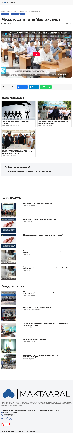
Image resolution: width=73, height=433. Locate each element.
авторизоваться (45, 171)
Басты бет (4, 11)
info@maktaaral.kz (10, 413)
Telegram (35, 87)
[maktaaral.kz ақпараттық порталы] (10, 2)
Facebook (23, 87)
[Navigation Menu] (69, 2)
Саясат (23, 14)
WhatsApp (46, 87)
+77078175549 (9, 415)
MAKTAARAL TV (14, 11)
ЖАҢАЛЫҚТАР (14, 14)
